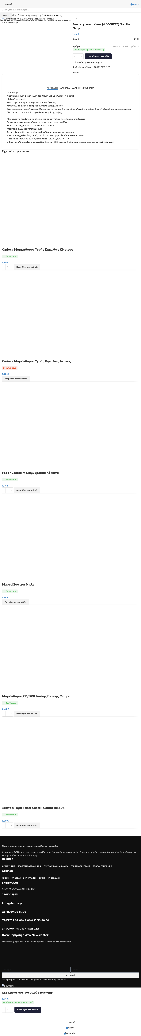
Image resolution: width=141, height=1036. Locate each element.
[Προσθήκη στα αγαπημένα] (5, 1016)
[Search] (127, 4)
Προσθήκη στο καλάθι (98, 56)
